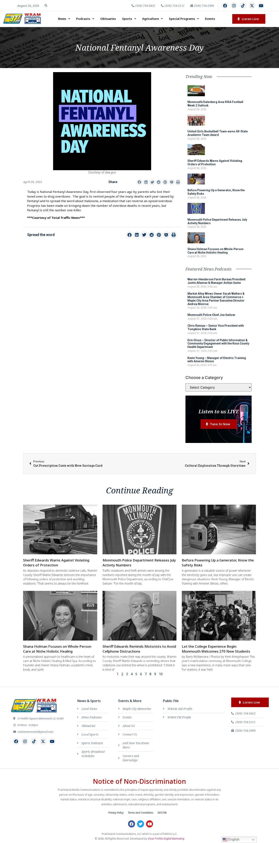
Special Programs (182, 19)
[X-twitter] (252, 5)
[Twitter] (140, 823)
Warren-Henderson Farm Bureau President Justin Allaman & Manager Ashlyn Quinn (216, 281)
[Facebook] (224, 5)
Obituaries (108, 19)
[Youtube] (261, 5)
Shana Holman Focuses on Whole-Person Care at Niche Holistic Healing (215, 250)
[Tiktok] (242, 5)
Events (210, 19)
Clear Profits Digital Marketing (166, 838)
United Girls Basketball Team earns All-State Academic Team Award (217, 133)
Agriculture (150, 19)
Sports (127, 19)
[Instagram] (233, 5)
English (233, 839)
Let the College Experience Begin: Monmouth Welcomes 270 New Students (216, 649)
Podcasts (83, 19)
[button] (45, 5)
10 (161, 674)
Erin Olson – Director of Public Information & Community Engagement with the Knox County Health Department (218, 344)
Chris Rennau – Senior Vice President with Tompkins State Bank (215, 327)
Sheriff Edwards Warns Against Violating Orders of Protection (214, 162)
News (62, 19)
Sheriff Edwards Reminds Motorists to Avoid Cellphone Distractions (139, 649)
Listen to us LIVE (219, 411)
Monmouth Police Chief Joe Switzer (211, 314)
